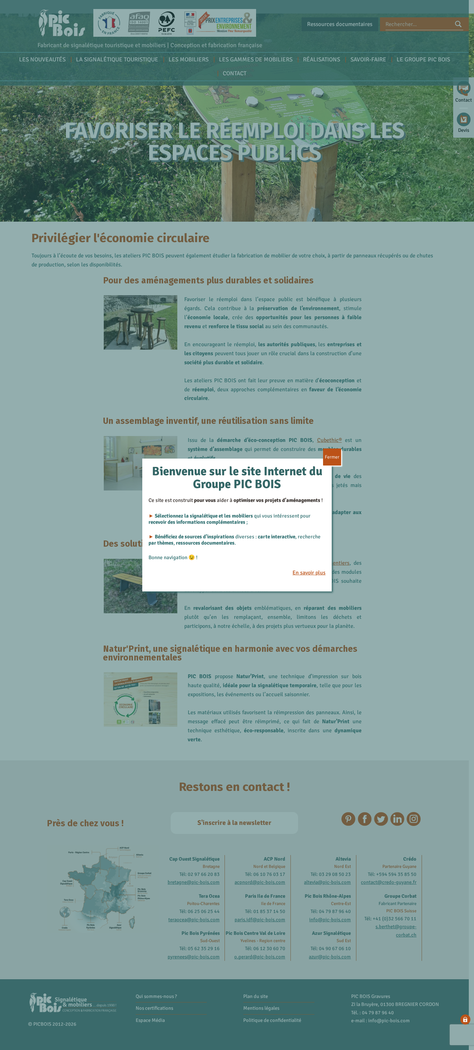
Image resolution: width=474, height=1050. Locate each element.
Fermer (332, 457)
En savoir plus (309, 572)
